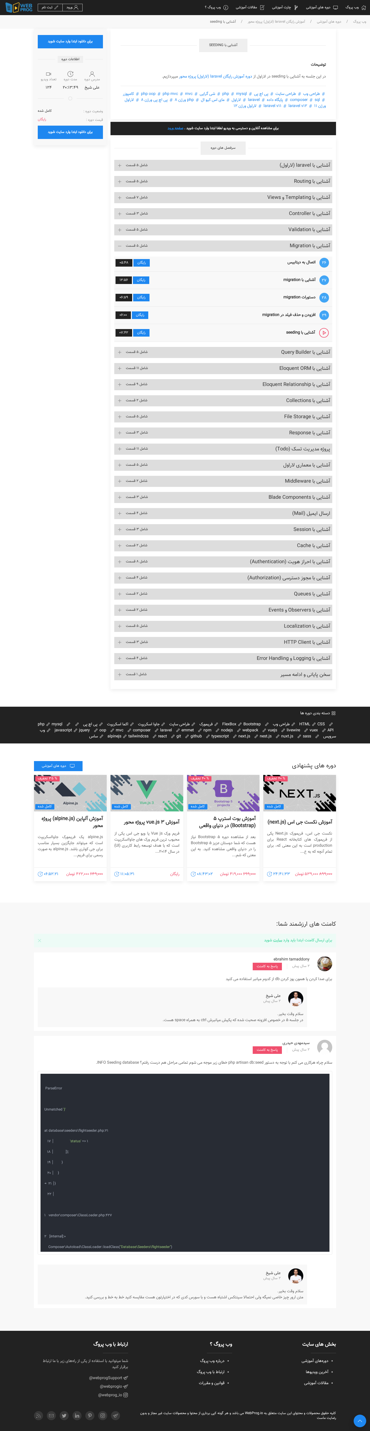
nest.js (265, 736)
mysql (234, 94)
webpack (249, 730)
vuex (313, 730)
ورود (69, 7)
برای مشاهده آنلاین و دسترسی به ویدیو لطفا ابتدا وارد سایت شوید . (223, 128)
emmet (187, 730)
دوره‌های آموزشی (315, 1361)
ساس (94, 736)
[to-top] (360, 1421)
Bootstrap (251, 724)
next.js (243, 736)
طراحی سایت (285, 94)
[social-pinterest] (89, 1415)
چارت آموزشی (281, 7)
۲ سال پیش (301, 966)
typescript (219, 736)
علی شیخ (273, 996)
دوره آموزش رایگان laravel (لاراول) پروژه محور (215, 77)
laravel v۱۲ (285, 106)
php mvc (170, 94)
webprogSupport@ (106, 1378)
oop (102, 730)
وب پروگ (352, 7)
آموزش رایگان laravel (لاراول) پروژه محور (276, 22)
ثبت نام (48, 7)
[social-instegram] (102, 1415)
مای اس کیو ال (213, 100)
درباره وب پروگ (212, 1361)
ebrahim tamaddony (292, 959)
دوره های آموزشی (318, 7)
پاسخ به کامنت (267, 966)
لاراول (236, 100)
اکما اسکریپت (118, 724)
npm (206, 730)
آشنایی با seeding (223, 45)
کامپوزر (129, 94)
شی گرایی (207, 94)
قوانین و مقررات (212, 1383)
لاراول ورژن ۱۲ (245, 106)
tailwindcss (138, 736)
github (196, 736)
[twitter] (64, 1415)
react (162, 736)
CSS (320, 724)
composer (305, 100)
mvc (119, 730)
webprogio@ (111, 1387)
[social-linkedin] (77, 1415)
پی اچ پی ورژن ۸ (154, 100)
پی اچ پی (261, 94)
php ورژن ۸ (184, 100)
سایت (277, 940)
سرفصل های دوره (223, 148)
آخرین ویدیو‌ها (317, 1372)
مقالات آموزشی (246, 7)
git (178, 736)
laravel (254, 100)
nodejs (226, 730)
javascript (63, 730)
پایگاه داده (275, 100)
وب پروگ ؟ (213, 7)
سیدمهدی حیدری (296, 1043)
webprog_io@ (110, 1395)
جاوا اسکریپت (149, 724)
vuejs (272, 730)
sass (306, 736)
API (330, 730)
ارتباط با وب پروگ (211, 1372)
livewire (293, 730)
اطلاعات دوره (70, 59)
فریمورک (206, 724)
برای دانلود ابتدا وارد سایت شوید (70, 41)
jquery (84, 730)
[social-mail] (51, 1415)
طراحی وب (311, 94)
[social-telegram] (115, 1415)
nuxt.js (286, 736)
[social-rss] (38, 1415)
